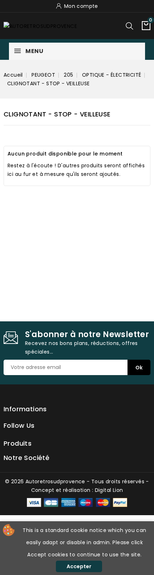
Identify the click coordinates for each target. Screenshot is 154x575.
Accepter (79, 566)
